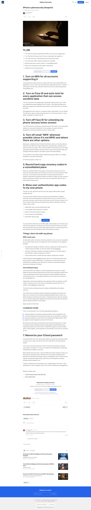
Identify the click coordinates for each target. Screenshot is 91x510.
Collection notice (51, 501)
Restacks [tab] (31, 418)
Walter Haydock (29, 12)
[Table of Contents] (1, 255)
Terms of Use (51, 392)
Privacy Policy (54, 393)
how (46, 311)
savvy (31, 106)
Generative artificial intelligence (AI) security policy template (37, 454)
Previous (28, 407)
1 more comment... (27, 444)
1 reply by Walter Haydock (32, 438)
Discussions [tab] (32, 450)
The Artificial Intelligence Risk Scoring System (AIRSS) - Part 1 (39, 464)
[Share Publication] (76, 2)
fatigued (33, 285)
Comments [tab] (26, 418)
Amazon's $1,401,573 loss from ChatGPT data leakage (38, 474)
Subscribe (80, 2)
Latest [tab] (27, 450)
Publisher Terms (53, 500)
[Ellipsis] (67, 430)
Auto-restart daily (30, 377)
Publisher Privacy (46, 500)
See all (25, 482)
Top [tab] (24, 450)
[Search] (73, 2)
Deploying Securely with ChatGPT (30, 457)
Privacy (42, 501)
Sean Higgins (28, 430)
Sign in (87, 2)
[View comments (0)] (35, 479)
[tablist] (28, 418)
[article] (45, 457)
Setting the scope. (27, 467)
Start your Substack (42, 504)
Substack (39, 507)
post (54, 363)
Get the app (51, 504)
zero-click (48, 325)
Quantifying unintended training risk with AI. (32, 475)
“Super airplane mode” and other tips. (35, 374)
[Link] (21, 50)
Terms (46, 501)
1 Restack (37, 398)
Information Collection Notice (45, 393)
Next (64, 407)
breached (57, 249)
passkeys (39, 258)
